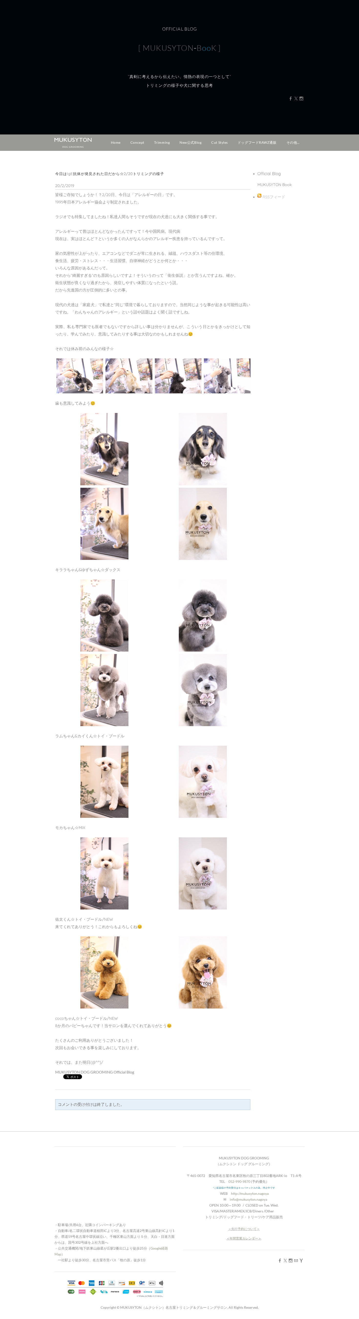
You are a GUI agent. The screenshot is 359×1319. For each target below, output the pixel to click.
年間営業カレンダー (244, 1238)
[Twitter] (296, 98)
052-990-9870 (239, 1181)
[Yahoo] (301, 1260)
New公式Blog (190, 142)
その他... (293, 142)
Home (116, 142)
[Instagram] (301, 98)
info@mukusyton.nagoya (248, 1199)
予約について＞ (249, 1229)
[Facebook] (291, 98)
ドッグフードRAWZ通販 (257, 142)
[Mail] (296, 1260)
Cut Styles (219, 142)
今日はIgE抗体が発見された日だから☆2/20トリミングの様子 (109, 173)
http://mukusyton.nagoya (250, 1193)
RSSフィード (274, 196)
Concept (137, 142)
